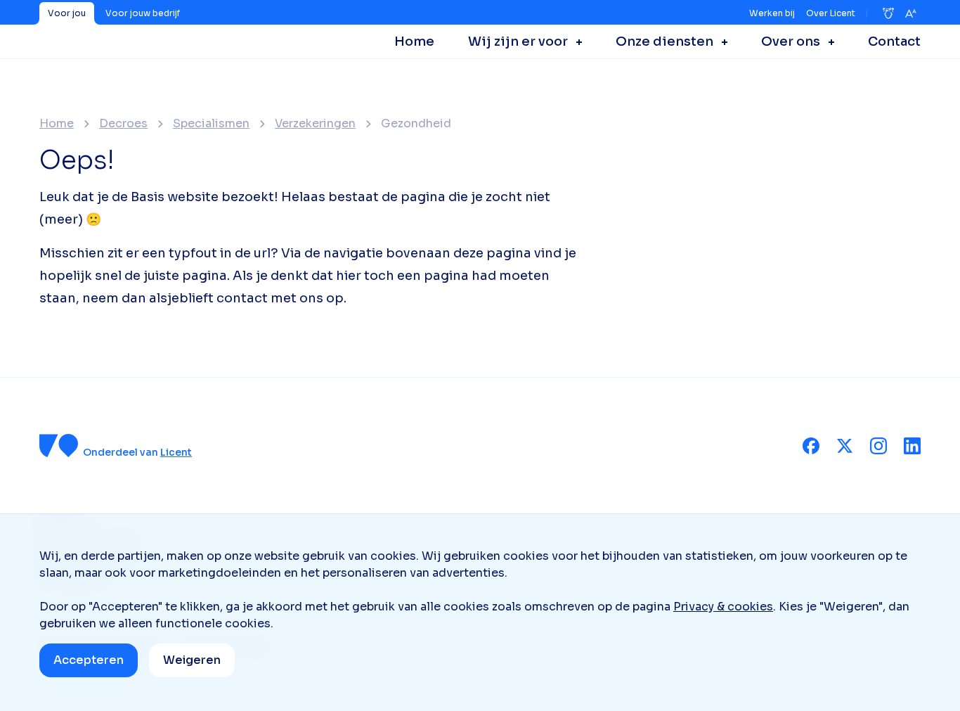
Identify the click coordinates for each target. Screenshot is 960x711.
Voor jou (67, 13)
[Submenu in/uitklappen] (575, 41)
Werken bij (772, 13)
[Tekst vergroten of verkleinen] (911, 13)
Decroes (123, 123)
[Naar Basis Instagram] (878, 445)
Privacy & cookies (723, 606)
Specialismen (211, 123)
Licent (176, 452)
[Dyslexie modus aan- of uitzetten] (888, 13)
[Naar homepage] (59, 445)
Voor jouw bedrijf (142, 13)
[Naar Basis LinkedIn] (912, 445)
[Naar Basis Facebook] (811, 445)
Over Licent (830, 13)
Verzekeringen (315, 123)
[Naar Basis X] (844, 445)
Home (56, 123)
